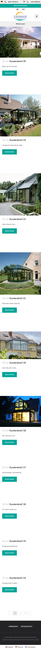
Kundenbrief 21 (18, 298)
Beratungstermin (20, 6)
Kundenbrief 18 (18, 430)
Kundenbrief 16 (18, 504)
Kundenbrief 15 (18, 541)
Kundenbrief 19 (18, 362)
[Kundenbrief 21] (20, 273)
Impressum (13, 626)
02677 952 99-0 (13, 2)
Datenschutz (26, 626)
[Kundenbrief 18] (20, 411)
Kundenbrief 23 (18, 140)
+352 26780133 (35, 2)
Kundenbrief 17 (18, 467)
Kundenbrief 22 (18, 219)
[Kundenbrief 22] (20, 194)
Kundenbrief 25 (18, 61)
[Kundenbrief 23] (20, 115)
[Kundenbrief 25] (20, 42)
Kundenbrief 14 (18, 577)
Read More (9, 73)
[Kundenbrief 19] (20, 345)
